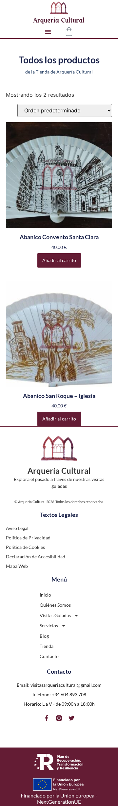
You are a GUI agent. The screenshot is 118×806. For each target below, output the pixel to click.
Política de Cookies (25, 547)
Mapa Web (17, 566)
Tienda (46, 646)
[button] (48, 32)
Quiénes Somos (55, 605)
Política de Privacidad (28, 537)
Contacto (49, 656)
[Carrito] (69, 31)
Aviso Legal (17, 528)
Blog (44, 636)
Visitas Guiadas (55, 615)
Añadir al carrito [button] (59, 260)
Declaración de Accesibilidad (35, 556)
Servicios (49, 625)
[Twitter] (71, 718)
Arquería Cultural (59, 470)
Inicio (45, 595)
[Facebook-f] (46, 718)
